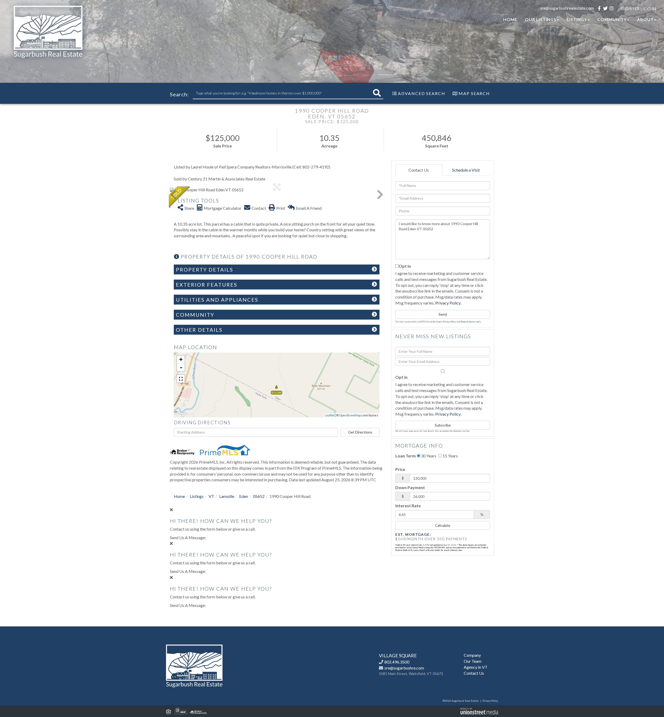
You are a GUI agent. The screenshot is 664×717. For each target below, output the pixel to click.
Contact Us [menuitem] (474, 673)
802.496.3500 (396, 661)
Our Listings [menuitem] (540, 19)
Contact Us (419, 169)
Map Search (474, 93)
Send (443, 314)
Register (630, 8)
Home (179, 496)
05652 (259, 496)
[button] (376, 93)
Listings (197, 496)
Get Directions (360, 432)
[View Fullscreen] (181, 379)
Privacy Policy (448, 302)
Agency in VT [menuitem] (476, 667)
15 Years (450, 455)
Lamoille (226, 496)
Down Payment (410, 487)
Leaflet (329, 415)
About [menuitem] (645, 19)
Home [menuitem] (510, 19)
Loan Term (405, 455)
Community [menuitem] (612, 19)
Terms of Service (468, 321)
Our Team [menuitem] (472, 661)
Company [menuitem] (472, 655)
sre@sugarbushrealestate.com (567, 7)
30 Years (428, 455)
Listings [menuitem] (577, 19)
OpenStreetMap (350, 415)
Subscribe (443, 425)
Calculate (442, 525)
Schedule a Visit (466, 169)
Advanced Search (421, 93)
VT (211, 496)
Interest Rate (408, 505)
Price (400, 469)
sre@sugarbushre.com (404, 667)
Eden (243, 496)
